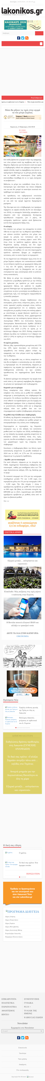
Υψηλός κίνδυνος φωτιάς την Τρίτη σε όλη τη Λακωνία (28, 710)
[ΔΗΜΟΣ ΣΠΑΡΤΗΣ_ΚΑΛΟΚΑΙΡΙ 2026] (22, 25)
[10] (29, 727)
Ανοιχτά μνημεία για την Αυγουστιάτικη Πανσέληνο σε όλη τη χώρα (22, 775)
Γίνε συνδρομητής (22, 1070)
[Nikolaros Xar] (22, 515)
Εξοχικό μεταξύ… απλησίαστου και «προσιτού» (22, 562)
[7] (24, 727)
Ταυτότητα (22, 1053)
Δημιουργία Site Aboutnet (19, 1076)
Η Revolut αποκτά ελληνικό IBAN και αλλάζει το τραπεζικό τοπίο (22, 624)
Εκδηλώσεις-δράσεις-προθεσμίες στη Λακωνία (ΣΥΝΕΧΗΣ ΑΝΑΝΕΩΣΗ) (22, 745)
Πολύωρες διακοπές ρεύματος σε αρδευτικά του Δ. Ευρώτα (28, 720)
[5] (21, 727)
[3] (18, 727)
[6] (23, 727)
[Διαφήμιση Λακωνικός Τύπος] (22, 893)
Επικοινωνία (22, 1048)
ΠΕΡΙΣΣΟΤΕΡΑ (33, 874)
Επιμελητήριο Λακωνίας (13, 933)
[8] (26, 727)
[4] (20, 727)
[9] (27, 727)
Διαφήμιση (22, 1064)
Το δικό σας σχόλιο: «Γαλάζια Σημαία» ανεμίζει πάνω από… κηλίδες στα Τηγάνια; (22, 760)
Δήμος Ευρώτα (10, 923)
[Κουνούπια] (22, 683)
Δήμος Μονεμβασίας (12, 927)
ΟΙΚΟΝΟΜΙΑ (23, 636)
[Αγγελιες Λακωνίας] (22, 524)
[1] (15, 727)
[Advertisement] (22, 72)
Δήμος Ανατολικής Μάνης (13, 930)
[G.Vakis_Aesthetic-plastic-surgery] (22, 117)
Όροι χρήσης (22, 1059)
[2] (17, 727)
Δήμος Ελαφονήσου (11, 920)
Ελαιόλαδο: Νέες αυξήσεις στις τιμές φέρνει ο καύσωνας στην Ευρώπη (22, 593)
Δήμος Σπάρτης (10, 916)
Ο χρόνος (22, 853)
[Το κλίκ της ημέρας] (22, 656)
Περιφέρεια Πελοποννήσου (13, 937)
